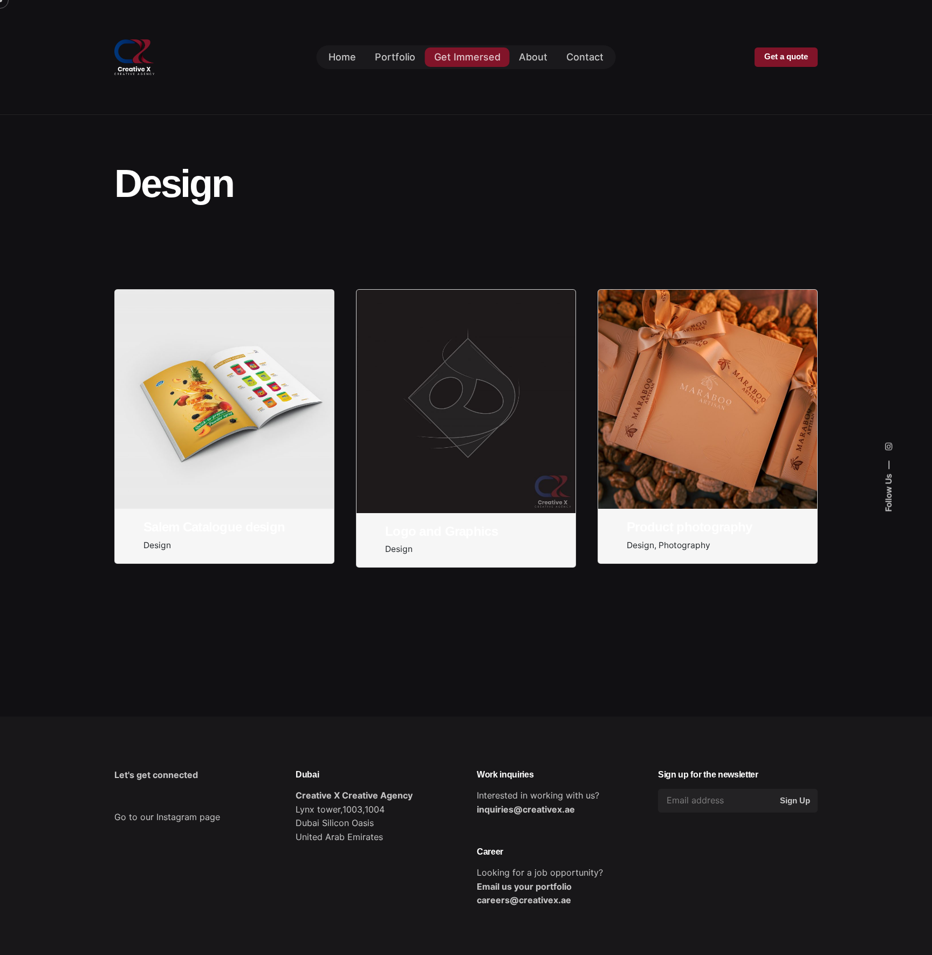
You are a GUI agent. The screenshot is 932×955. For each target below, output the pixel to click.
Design (157, 545)
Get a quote (786, 56)
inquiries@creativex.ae (526, 809)
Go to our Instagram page (167, 816)
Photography (684, 545)
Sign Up (795, 800)
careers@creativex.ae (524, 900)
